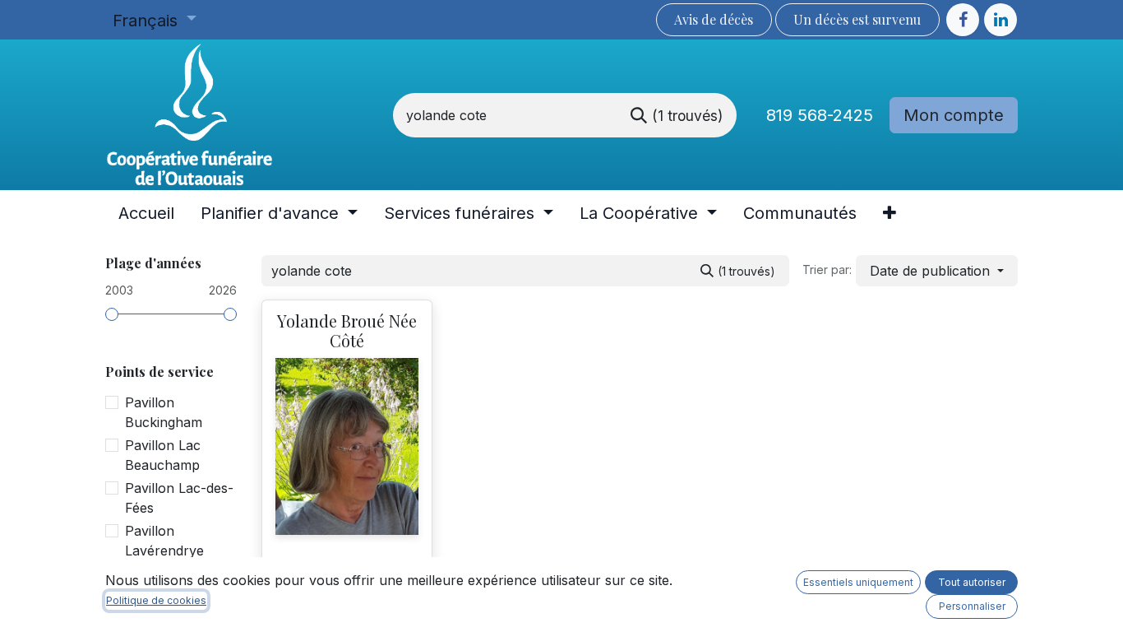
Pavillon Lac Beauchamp (163, 455)
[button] (937, 270)
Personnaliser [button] (972, 606)
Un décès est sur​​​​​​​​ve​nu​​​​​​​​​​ (857, 19)
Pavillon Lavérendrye (164, 541)
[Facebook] (962, 19)
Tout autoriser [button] (971, 582)
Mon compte (953, 115)
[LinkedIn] (1000, 19)
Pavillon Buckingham (163, 412)
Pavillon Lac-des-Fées (179, 498)
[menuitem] (146, 213)
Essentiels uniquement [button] (858, 582)
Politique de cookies (156, 600)
